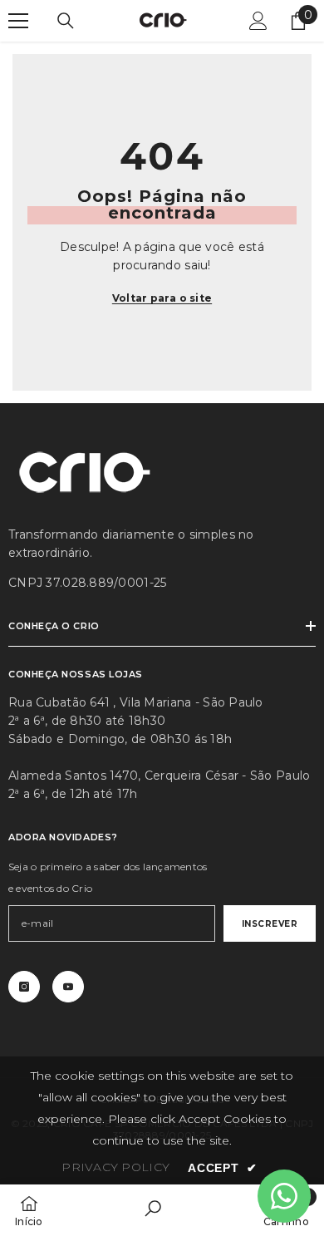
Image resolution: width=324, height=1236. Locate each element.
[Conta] (258, 21)
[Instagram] (24, 986)
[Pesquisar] (66, 21)
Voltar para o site (162, 298)
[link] (153, 1210)
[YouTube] (68, 986)
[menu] (18, 21)
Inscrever (270, 923)
